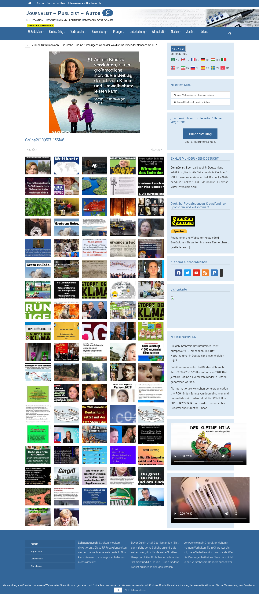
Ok (118, 590)
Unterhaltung (137, 31)
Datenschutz (37, 558)
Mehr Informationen (136, 590)
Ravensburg (99, 31)
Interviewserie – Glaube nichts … (86, 3)
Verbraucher (78, 31)
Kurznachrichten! (56, 3)
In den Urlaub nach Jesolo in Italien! (193, 102)
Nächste (156, 149)
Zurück (32, 149)
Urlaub (204, 31)
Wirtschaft (158, 31)
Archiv (40, 3)
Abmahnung (36, 566)
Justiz (189, 31)
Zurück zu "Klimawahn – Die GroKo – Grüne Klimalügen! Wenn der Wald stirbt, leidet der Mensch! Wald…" (94, 45)
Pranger (117, 31)
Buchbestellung (200, 134)
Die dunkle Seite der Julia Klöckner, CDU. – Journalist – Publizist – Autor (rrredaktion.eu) (200, 181)
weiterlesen (179, 247)
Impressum (36, 551)
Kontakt (34, 543)
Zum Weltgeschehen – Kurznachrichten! (195, 94)
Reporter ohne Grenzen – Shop (189, 407)
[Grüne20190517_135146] (38, 165)
